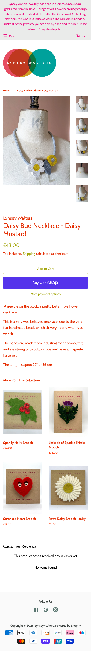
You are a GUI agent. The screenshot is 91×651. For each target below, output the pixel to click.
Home (6, 90)
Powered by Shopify (68, 626)
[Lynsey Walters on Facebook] (35, 610)
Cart (85, 36)
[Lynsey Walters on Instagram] (55, 610)
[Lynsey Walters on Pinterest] (45, 610)
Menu (12, 36)
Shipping (29, 254)
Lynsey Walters (44, 626)
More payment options (45, 294)
